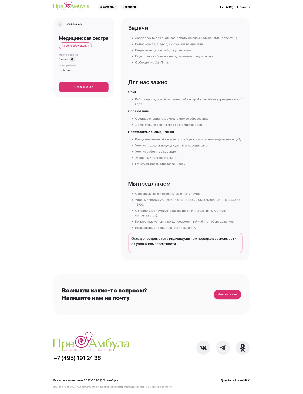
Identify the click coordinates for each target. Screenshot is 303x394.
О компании (108, 7)
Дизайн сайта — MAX (235, 380)
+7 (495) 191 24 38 (234, 7)
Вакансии (129, 7)
